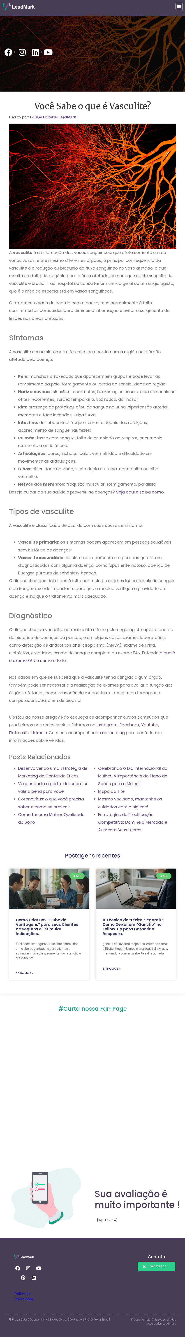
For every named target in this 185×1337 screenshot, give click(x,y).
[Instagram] (28, 1268)
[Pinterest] (23, 1278)
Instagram (106, 725)
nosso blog (113, 732)
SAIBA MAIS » (24, 973)
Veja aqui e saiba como (140, 492)
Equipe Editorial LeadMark (53, 117)
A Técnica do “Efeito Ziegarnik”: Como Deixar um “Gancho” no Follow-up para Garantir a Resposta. (133, 926)
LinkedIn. (39, 732)
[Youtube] (39, 1268)
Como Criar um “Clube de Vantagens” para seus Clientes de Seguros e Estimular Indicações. (47, 926)
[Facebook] (17, 1268)
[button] (179, 6)
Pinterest (18, 732)
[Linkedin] (33, 1278)
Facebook (128, 725)
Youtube (149, 725)
